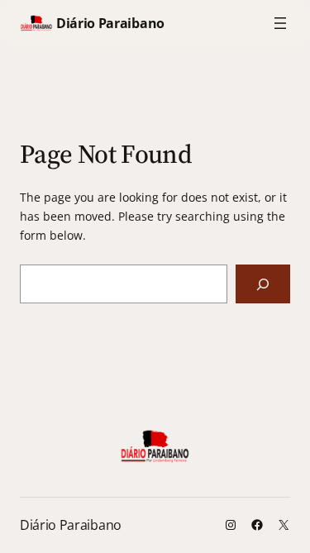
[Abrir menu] (280, 23)
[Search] (263, 284)
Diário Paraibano (110, 23)
